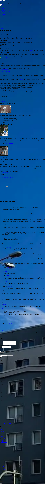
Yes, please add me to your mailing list (5, 351)
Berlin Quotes (2, 440)
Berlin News (3, 466)
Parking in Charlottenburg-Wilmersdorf (6, 71)
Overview (3, 102)
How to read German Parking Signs (9, 143)
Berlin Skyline (3, 425)
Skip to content (3, 4)
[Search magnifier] (1, 356)
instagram (9, 477)
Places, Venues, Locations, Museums (7, 11)
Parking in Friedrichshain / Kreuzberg (6, 70)
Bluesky (1, 428)
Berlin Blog (3, 465)
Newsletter (1, 477)
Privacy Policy (3, 473)
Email (7, 186)
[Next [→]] (1, 483)
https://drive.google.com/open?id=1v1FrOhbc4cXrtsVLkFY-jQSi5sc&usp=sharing (11, 284)
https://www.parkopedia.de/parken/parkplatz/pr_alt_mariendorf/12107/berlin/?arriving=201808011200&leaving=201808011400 (17, 313)
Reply (2, 211)
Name (1, 346)
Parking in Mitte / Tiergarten (5, 69)
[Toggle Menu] (0, 5)
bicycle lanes (3, 121)
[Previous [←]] (0, 483)
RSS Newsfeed (2, 431)
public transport (16, 46)
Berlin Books (4, 13)
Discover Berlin (3, 10)
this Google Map (31, 50)
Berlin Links (3, 15)
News (2, 7)
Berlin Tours (4, 12)
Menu (1, 4)
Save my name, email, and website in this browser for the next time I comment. (10, 350)
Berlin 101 (1, 28)
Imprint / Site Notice (4, 472)
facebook (4, 186)
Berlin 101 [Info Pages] (3, 435)
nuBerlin (1, 1)
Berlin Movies (2, 439)
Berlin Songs (4, 14)
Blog (2, 6)
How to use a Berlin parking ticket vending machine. (7, 177)
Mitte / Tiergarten (4, 101)
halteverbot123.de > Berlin (5, 172)
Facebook (6, 477)
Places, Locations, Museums (4, 442)
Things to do (3, 9)
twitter (5, 186)
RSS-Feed (13, 477)
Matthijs (3, 281)
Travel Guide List (3, 438)
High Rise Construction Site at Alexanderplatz (7, 423)
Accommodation (2, 436)
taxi (19, 46)
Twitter (1, 429)
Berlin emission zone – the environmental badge (7, 178)
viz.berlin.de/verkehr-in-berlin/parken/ (4, 76)
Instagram (1, 430)
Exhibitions (3, 8)
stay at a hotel (21, 79)
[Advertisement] (22, 23)
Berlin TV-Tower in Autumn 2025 (5, 424)
